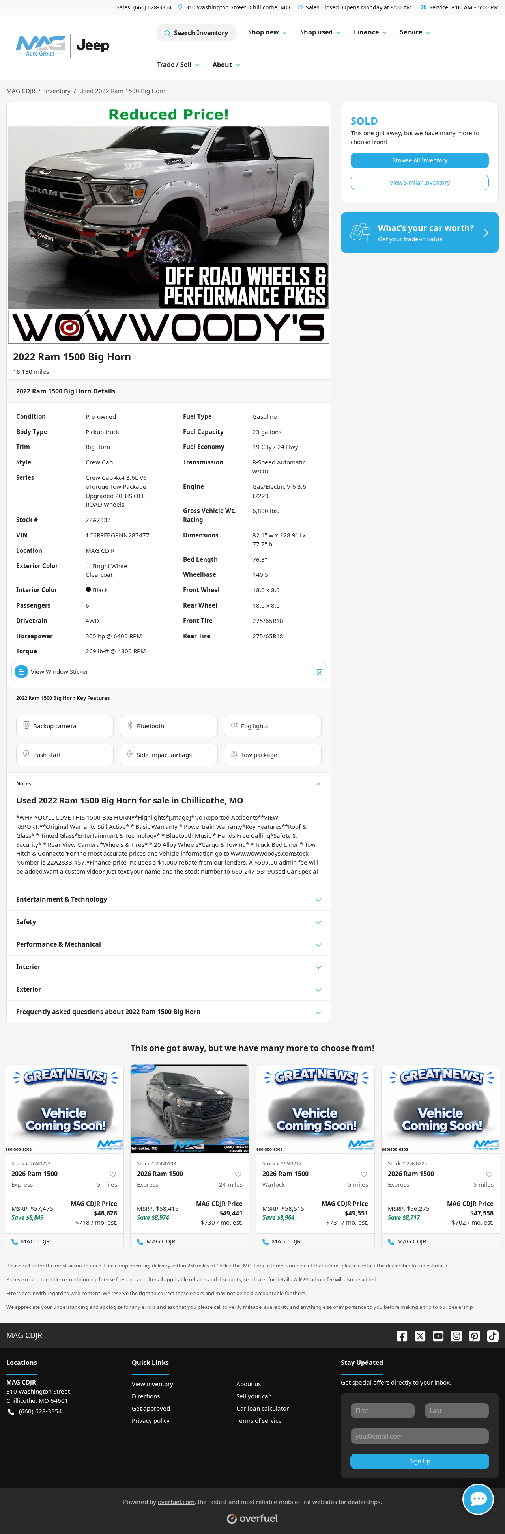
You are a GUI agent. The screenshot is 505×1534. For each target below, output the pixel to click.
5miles (107, 1184)
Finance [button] (366, 32)
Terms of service (259, 1420)
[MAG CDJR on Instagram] (453, 1335)
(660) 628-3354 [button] (40, 1411)
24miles (231, 1184)
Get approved (151, 1408)
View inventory (152, 1384)
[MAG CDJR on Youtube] (435, 1335)
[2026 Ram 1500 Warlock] (315, 1108)
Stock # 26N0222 (30, 1163)
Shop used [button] (316, 32)
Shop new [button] (263, 32)
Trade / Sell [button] (174, 64)
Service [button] (411, 32)
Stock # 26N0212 (281, 1163)
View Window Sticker (59, 671)
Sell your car (253, 1396)
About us (248, 1384)
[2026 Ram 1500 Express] (64, 1108)
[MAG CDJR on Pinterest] (471, 1335)
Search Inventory (201, 32)
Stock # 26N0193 (156, 1163)
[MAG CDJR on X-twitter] (417, 1335)
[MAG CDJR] (82, 47)
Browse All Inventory (419, 160)
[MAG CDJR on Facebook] (399, 1335)
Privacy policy (151, 1420)
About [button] (222, 64)
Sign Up (420, 1461)
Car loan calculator (262, 1408)
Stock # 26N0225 (407, 1163)
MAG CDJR (20, 91)
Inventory (57, 91)
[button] (235, 7)
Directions (146, 1396)
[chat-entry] (478, 1499)
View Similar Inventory (420, 182)
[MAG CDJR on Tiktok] (490, 1335)
